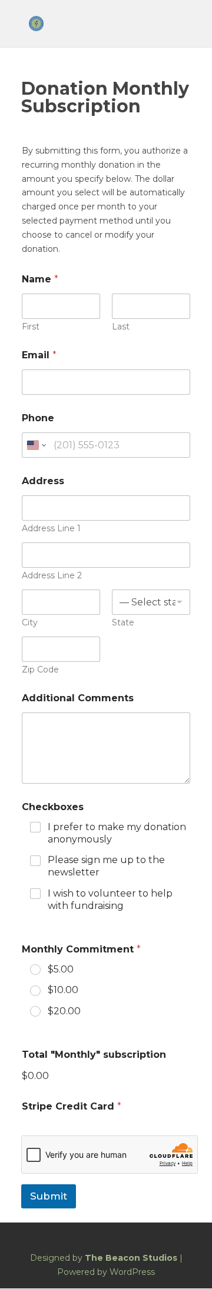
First (30, 327)
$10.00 (63, 989)
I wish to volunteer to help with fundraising (110, 899)
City (30, 623)
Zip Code (40, 670)
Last (121, 327)
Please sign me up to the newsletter (106, 866)
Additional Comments (78, 698)
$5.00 (61, 969)
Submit (48, 1196)
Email (39, 355)
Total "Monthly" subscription (94, 1054)
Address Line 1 (51, 529)
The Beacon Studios (131, 1258)
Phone (38, 418)
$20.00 (64, 1011)
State (123, 623)
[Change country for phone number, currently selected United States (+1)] (35, 445)
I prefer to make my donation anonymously (117, 833)
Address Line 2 (52, 576)
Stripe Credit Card (71, 1106)
